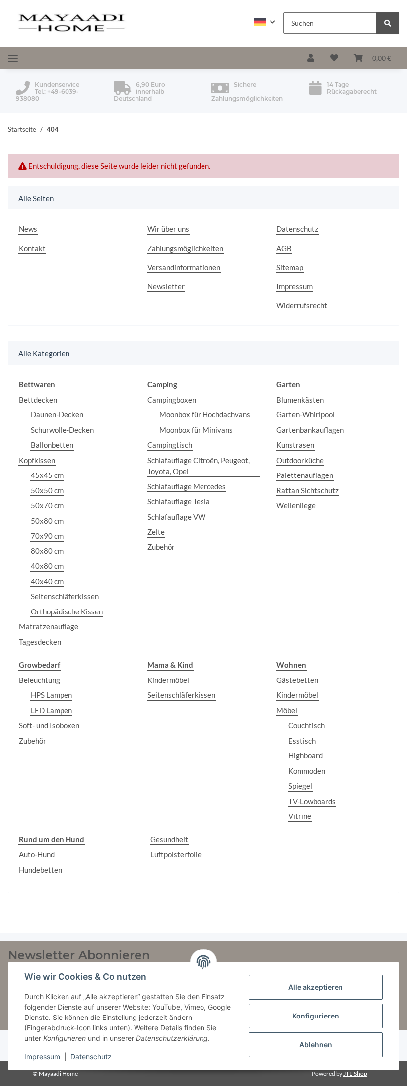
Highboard (305, 755)
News (28, 228)
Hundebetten (40, 869)
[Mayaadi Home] (72, 23)
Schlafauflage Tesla (178, 501)
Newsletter (166, 286)
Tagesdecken (40, 641)
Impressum (42, 1056)
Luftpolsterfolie (176, 854)
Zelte (156, 531)
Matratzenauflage (48, 626)
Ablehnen (315, 1044)
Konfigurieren (315, 1016)
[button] (264, 22)
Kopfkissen (37, 460)
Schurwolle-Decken (62, 429)
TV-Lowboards (312, 801)
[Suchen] (387, 23)
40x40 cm (47, 581)
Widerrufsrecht (301, 305)
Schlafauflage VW (176, 516)
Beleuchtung (39, 680)
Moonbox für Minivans (196, 429)
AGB (284, 248)
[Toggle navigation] (13, 59)
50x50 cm (47, 490)
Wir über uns (168, 228)
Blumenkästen (300, 399)
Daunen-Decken (57, 414)
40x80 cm (47, 565)
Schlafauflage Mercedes (186, 486)
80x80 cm (47, 550)
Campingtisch (169, 444)
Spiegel (300, 785)
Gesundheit (169, 839)
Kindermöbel (168, 680)
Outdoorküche (300, 460)
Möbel (286, 710)
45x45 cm (47, 475)
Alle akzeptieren (315, 987)
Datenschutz (91, 1056)
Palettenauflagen (304, 475)
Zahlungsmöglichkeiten (185, 248)
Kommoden (306, 770)
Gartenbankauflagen (310, 429)
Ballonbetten (52, 444)
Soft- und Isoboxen (49, 725)
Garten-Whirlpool (305, 414)
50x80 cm (47, 520)
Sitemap (289, 267)
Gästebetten (297, 680)
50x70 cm (47, 505)
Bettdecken (38, 399)
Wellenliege (296, 505)
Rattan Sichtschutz (307, 490)
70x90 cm (47, 535)
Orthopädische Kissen (67, 611)
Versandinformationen (183, 267)
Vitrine (299, 816)
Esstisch (302, 740)
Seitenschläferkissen (65, 596)
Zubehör (161, 547)
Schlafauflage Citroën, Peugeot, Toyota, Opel (198, 466)
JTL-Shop (355, 1073)
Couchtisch (306, 725)
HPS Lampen (51, 694)
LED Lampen (51, 710)
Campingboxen (171, 399)
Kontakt (32, 248)
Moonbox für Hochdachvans (204, 414)
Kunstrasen (295, 444)
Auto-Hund (37, 854)
